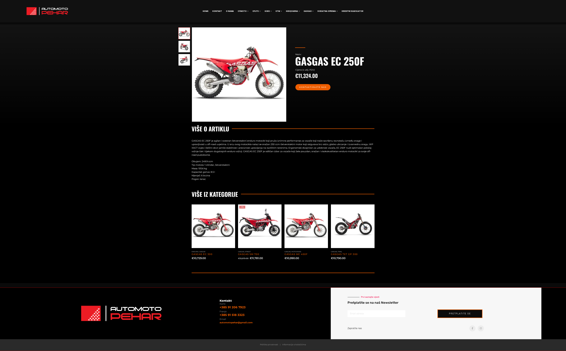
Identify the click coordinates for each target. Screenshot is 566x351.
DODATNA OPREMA (326, 11)
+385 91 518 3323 (232, 315)
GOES (267, 11)
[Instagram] (481, 328)
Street (248, 252)
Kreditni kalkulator (352, 11)
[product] (213, 226)
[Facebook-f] (472, 328)
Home (205, 11)
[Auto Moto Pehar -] (47, 11)
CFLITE (255, 11)
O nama (230, 11)
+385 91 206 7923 (233, 307)
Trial (340, 252)
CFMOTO (242, 11)
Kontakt (217, 11)
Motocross (296, 252)
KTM (278, 11)
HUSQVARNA (292, 11)
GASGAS (307, 11)
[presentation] (192, 74)
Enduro (195, 252)
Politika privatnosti (269, 344)
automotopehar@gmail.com (236, 322)
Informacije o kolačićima (294, 344)
